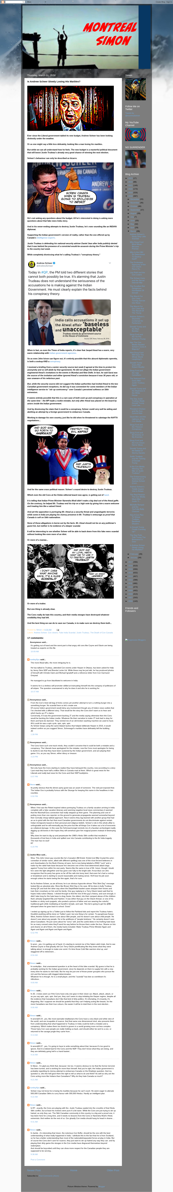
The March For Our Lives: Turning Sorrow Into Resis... (137, 299)
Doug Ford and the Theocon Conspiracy (136, 427)
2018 (130, 196)
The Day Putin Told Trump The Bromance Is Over (138, 538)
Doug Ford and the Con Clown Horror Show (137, 443)
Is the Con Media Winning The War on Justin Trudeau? (137, 470)
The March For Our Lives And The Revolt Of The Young (137, 309)
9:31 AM (34, 1122)
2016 (130, 566)
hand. (106, 495)
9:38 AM (34, 1154)
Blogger (102, 1187)
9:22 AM (34, 1097)
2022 (130, 182)
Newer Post (34, 1170)
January (134, 558)
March (133, 231)
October (134, 206)
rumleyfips (35, 660)
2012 (130, 580)
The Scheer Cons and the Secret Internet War (137, 280)
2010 (130, 587)
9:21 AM (34, 1080)
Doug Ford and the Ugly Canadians (136, 373)
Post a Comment (38, 1160)
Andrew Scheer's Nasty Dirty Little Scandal (138, 236)
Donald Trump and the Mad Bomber (138, 329)
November (135, 203)
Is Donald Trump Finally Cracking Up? (138, 529)
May (132, 224)
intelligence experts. (46, 238)
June (132, 221)
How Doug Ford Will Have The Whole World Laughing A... (137, 356)
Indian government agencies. (63, 353)
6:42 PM (34, 933)
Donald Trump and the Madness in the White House (138, 392)
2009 (130, 591)
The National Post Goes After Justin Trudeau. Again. (137, 382)
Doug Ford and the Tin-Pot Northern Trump (138, 337)
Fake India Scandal (67, 633)
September (135, 210)
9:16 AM (34, 1055)
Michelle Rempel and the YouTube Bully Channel (137, 508)
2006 (130, 601)
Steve (32, 785)
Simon (33, 941)
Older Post (113, 1170)
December (135, 199)
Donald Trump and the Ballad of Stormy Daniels (138, 450)
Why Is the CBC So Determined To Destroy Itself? (137, 255)
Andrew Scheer (40, 633)
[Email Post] (58, 630)
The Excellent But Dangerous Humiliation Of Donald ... (137, 289)
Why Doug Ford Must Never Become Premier (136, 245)
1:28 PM (34, 734)
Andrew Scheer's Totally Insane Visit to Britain (137, 489)
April (132, 228)
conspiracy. (55, 361)
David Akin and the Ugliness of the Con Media (138, 419)
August (133, 213)
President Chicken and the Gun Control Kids (137, 411)
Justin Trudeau (82, 633)
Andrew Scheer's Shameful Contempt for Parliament (137, 320)
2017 (130, 562)
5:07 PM (34, 777)
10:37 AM (35, 692)
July (132, 217)
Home (73, 1170)
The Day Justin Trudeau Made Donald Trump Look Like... (137, 402)
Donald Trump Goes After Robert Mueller (137, 365)
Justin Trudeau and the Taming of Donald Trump (137, 459)
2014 (130, 573)
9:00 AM (34, 983)
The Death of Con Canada (101, 633)
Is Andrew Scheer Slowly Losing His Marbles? (137, 547)
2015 (130, 569)
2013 (130, 576)
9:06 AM (34, 1007)
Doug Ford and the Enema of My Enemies (136, 435)
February (134, 554)
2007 (130, 598)
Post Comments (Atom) (49, 1176)
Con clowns (53, 633)
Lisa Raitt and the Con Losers (137, 274)
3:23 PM (34, 757)
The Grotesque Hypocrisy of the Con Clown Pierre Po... (138, 265)
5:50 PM (34, 796)
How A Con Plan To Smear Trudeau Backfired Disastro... (137, 519)
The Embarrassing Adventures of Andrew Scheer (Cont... (138, 480)
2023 (130, 178)
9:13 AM (34, 1035)
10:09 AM (35, 652)
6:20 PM (34, 847)
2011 (130, 583)
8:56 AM (34, 955)
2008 (130, 594)
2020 (130, 189)
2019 (130, 193)
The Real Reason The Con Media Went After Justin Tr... (137, 498)
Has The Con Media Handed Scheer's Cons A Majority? (138, 345)
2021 (130, 185)
